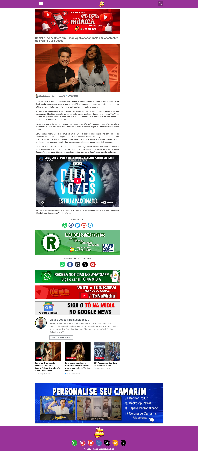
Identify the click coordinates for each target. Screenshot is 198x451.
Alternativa (71, 358)
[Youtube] (93, 264)
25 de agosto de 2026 (44, 374)
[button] (41, 3)
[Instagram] (77, 264)
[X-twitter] (85, 264)
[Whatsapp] (62, 264)
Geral (39, 358)
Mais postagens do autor (61, 337)
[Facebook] (70, 264)
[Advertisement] (143, 27)
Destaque (99, 358)
